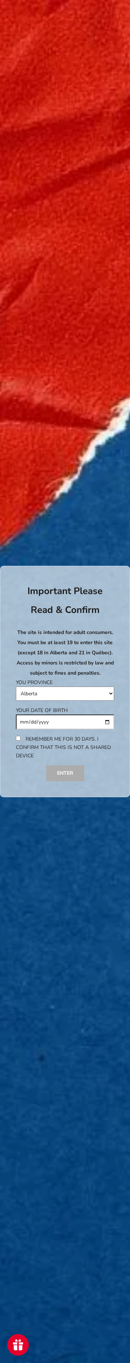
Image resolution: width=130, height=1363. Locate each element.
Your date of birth (42, 710)
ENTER (65, 773)
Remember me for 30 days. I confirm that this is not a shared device (63, 747)
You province (34, 682)
